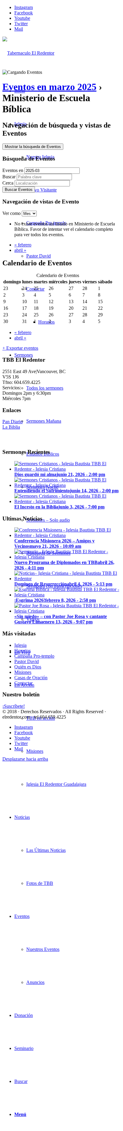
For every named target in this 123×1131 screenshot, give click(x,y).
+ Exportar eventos (20, 348)
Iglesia (20, 645)
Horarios (22, 650)
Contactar (23, 683)
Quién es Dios (27, 666)
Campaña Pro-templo (34, 656)
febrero (22, 244)
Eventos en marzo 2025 (49, 86)
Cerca (7, 182)
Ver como (12, 213)
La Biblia (11, 427)
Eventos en (12, 170)
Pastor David (26, 661)
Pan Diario (12, 421)
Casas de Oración (30, 677)
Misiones (22, 672)
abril (20, 250)
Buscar (9, 176)
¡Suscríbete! (13, 706)
